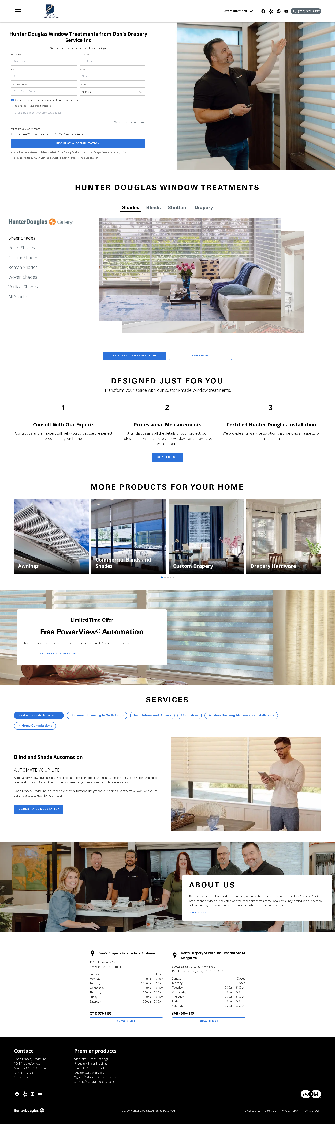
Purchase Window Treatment (33, 134)
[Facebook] (263, 11)
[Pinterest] (279, 11)
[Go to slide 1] (162, 577)
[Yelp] (271, 11)
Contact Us (167, 457)
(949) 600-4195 (183, 1013)
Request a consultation (38, 809)
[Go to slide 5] (173, 577)
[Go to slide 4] (170, 577)
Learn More (200, 356)
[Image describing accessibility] (311, 1094)
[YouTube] (286, 11)
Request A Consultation (135, 356)
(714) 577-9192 (100, 1013)
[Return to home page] (86, 11)
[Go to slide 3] (168, 577)
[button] (18, 11)
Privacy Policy (66, 157)
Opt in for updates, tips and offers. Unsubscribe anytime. (47, 100)
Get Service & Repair (71, 134)
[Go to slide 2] (165, 577)
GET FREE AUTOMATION (57, 654)
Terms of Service (85, 157)
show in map (126, 1021)
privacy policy (119, 152)
